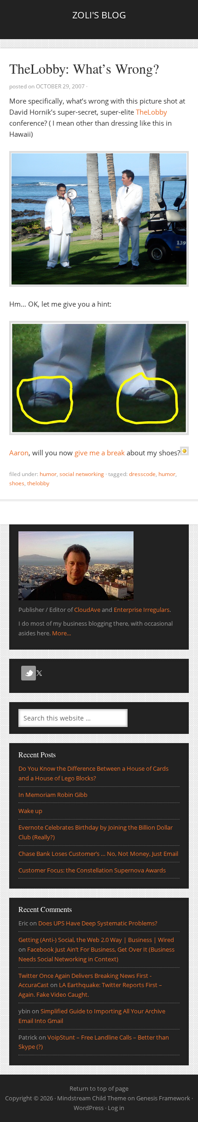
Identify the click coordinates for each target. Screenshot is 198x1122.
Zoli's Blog (99, 15)
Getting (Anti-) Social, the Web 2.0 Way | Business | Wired (96, 940)
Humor (48, 474)
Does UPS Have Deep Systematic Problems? (97, 923)
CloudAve (87, 609)
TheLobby (151, 111)
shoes (16, 483)
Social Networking (81, 474)
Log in (116, 1108)
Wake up (30, 811)
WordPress (89, 1108)
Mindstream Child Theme (91, 1098)
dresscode (142, 474)
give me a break (100, 452)
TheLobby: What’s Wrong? (84, 68)
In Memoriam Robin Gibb (52, 795)
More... (61, 633)
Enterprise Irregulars (141, 609)
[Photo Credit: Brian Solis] (99, 284)
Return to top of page (99, 1088)
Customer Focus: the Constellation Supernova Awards (92, 870)
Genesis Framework (163, 1098)
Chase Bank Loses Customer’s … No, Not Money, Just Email (98, 853)
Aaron (19, 452)
